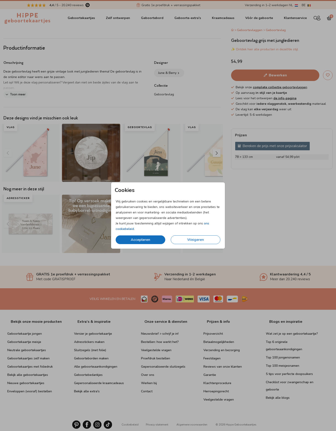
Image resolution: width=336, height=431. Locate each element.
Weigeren (195, 239)
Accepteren (140, 239)
